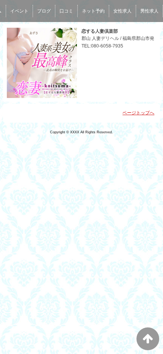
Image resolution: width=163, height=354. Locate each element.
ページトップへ (138, 112)
